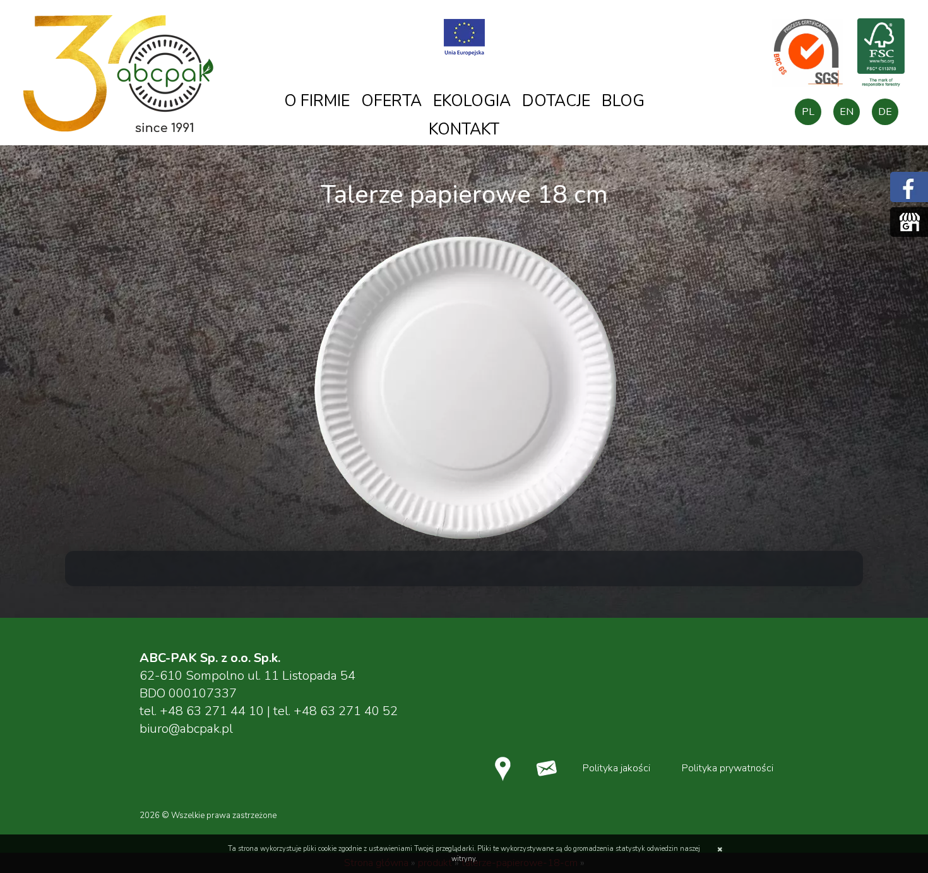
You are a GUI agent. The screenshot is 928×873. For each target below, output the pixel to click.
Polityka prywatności (727, 768)
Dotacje (556, 101)
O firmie (317, 101)
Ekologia (472, 101)
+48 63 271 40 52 (346, 710)
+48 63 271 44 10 (212, 710)
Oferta (391, 101)
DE (885, 112)
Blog (623, 101)
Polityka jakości (616, 768)
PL (808, 112)
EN (847, 112)
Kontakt (464, 129)
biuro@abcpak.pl (186, 728)
